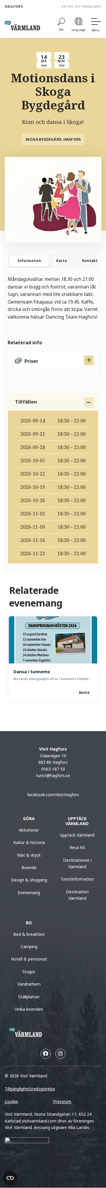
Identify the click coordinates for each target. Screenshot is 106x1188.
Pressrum (62, 1101)
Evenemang (29, 892)
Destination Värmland (77, 895)
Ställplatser (29, 996)
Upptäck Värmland (77, 835)
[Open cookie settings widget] (10, 1178)
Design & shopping (29, 880)
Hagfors (14, 6)
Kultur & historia (29, 842)
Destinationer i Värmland (77, 863)
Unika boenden (29, 1009)
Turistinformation (77, 879)
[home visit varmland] (22, 25)
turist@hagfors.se (53, 775)
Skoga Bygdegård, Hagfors (53, 139)
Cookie (11, 1101)
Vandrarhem (29, 984)
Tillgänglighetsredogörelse (30, 1089)
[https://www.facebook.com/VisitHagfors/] (46, 1054)
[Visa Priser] (88, 360)
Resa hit (77, 847)
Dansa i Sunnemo (32, 671)
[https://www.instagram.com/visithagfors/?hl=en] (60, 1054)
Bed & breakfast (29, 934)
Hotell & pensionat (29, 959)
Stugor (28, 971)
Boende (29, 867)
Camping (29, 946)
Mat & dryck (29, 855)
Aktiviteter (29, 830)
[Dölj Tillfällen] (88, 402)
